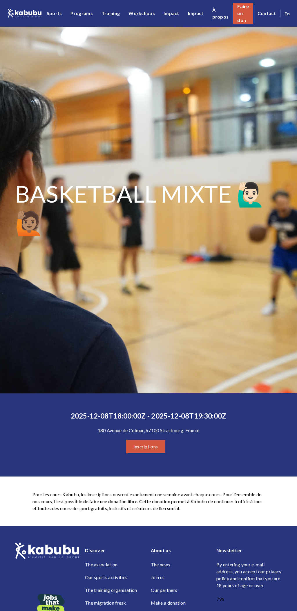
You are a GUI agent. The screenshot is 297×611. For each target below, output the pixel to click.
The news (160, 564)
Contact (267, 13)
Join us (158, 577)
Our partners (164, 590)
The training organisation (111, 590)
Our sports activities (106, 577)
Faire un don (243, 13)
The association (101, 564)
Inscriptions (145, 446)
